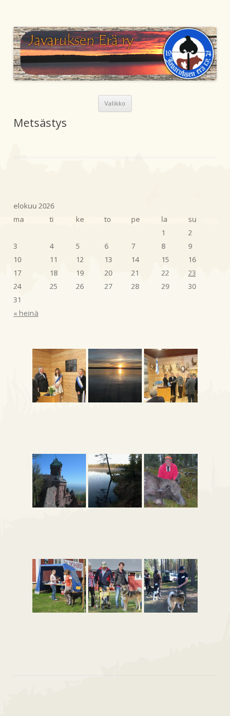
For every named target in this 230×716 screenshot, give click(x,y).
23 (192, 273)
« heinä (26, 313)
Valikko (115, 103)
